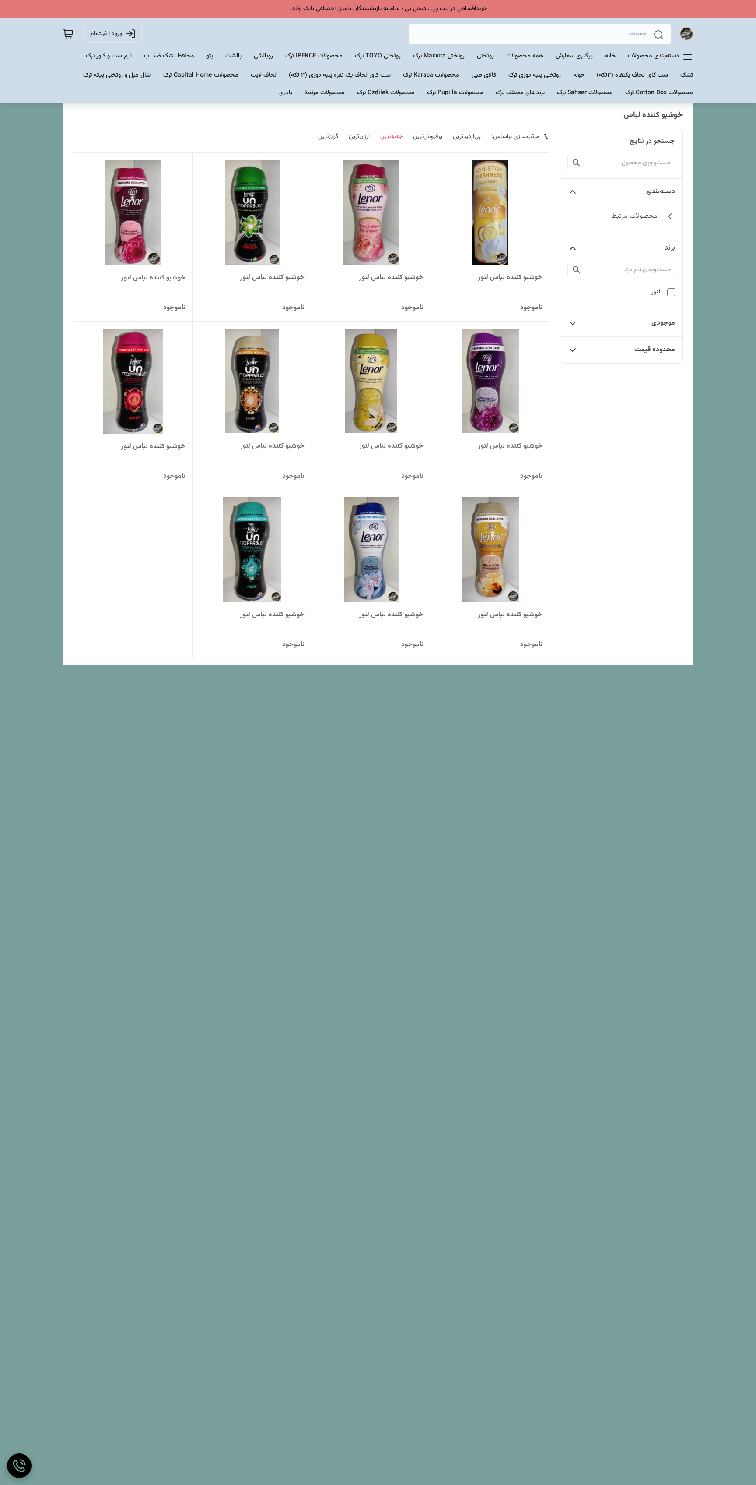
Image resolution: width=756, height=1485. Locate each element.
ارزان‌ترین (359, 136)
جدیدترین (391, 136)
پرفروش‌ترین (427, 136)
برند (670, 248)
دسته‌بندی (660, 191)
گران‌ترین (328, 136)
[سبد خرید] (68, 33)
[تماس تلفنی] (19, 1465)
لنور (655, 292)
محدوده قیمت (654, 349)
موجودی (663, 323)
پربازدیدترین (467, 136)
